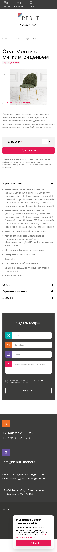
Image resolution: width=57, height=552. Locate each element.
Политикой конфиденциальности (32, 535)
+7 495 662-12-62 (27, 25)
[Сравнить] (5, 73)
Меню (5, 509)
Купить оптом (28, 150)
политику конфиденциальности (28, 382)
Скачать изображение (18, 102)
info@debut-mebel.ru (19, 462)
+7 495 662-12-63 (18, 438)
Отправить (28, 390)
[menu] (51, 3)
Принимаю (33, 543)
